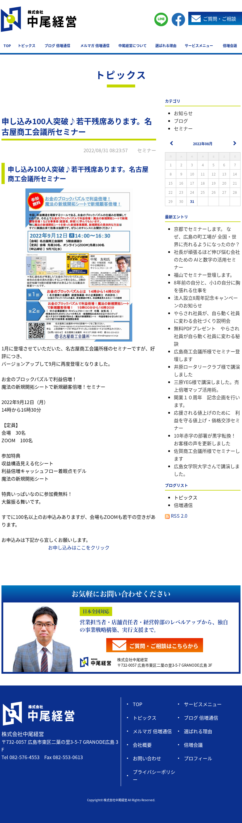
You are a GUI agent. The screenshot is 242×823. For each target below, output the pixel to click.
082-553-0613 (68, 757)
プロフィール (198, 758)
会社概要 (142, 744)
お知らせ (183, 113)
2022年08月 (202, 143)
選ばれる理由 (165, 45)
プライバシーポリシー (154, 775)
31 (192, 201)
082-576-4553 (24, 757)
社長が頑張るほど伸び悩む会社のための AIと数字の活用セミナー (207, 259)
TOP (7, 45)
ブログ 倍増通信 (57, 45)
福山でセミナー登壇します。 (204, 274)
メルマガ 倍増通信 (94, 45)
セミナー (183, 128)
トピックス (26, 45)
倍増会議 (230, 45)
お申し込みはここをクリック (78, 547)
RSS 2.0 (178, 515)
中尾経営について (132, 45)
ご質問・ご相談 (219, 18)
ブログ (181, 120)
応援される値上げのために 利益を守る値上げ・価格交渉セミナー (207, 420)
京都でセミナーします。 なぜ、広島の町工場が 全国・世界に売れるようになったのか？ (207, 236)
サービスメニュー (199, 45)
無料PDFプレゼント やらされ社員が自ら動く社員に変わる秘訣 (207, 336)
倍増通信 (183, 505)
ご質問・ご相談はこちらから (163, 646)
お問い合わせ (147, 758)
